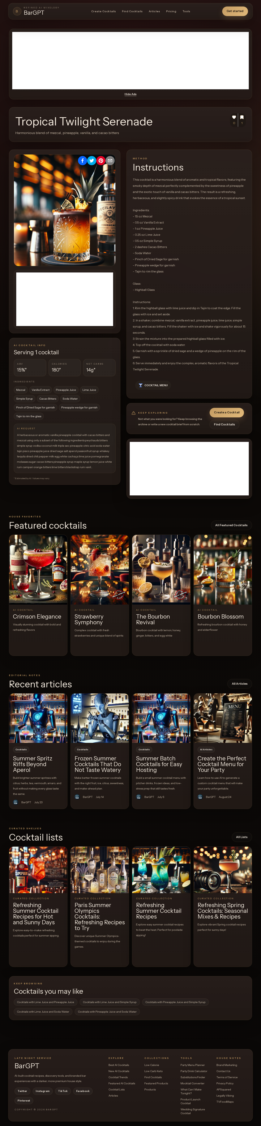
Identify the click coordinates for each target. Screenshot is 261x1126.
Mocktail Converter (192, 1083)
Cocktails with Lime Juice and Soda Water (43, 1011)
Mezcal (20, 390)
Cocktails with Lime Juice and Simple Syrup (110, 1002)
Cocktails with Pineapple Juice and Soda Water (107, 1011)
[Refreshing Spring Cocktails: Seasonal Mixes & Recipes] (223, 870)
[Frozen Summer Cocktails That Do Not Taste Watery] (100, 718)
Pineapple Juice (66, 390)
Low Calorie (151, 1065)
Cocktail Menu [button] (156, 385)
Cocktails (21, 749)
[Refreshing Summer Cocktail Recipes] (161, 870)
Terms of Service (227, 1077)
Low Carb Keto (153, 1071)
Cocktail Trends (118, 1077)
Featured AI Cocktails (122, 1083)
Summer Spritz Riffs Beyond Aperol (32, 764)
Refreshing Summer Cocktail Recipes (159, 911)
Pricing (171, 11)
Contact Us (223, 1071)
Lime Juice (89, 390)
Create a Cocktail (227, 412)
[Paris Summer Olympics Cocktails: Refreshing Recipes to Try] (100, 870)
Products (150, 1089)
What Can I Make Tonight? (191, 1091)
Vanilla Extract (40, 390)
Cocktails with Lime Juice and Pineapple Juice (45, 1002)
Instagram (43, 1091)
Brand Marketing (226, 1065)
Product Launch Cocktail (190, 1101)
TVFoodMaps (224, 1101)
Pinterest (24, 1100)
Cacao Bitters (47, 398)
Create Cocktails (103, 11)
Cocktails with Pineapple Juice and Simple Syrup (175, 1002)
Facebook (83, 1091)
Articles (154, 11)
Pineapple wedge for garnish (79, 407)
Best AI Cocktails (119, 1065)
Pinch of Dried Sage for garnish (35, 407)
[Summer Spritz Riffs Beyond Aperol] (38, 718)
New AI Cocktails (119, 1071)
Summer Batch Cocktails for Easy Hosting (159, 764)
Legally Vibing (225, 1095)
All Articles (240, 683)
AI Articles (206, 749)
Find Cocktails (132, 11)
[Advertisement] (130, 60)
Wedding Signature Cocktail (193, 1111)
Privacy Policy (224, 1083)
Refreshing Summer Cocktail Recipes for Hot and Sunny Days (35, 914)
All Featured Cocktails (231, 525)
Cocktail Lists (117, 1089)
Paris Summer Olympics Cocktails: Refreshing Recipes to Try (100, 917)
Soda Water (70, 398)
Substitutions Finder (193, 1077)
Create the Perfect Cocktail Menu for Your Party (222, 764)
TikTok (63, 1091)
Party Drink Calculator (194, 1071)
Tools (186, 11)
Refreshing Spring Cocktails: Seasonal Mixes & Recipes (223, 911)
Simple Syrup (24, 398)
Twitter (22, 1091)
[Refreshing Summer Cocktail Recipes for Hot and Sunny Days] (38, 870)
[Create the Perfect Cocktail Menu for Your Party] (223, 718)
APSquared (223, 1089)
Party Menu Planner (193, 1065)
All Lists (241, 837)
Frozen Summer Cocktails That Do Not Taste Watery (98, 764)
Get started (235, 11)
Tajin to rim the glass (28, 416)
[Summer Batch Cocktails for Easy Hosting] (161, 718)
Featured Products (156, 1083)
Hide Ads (130, 94)
